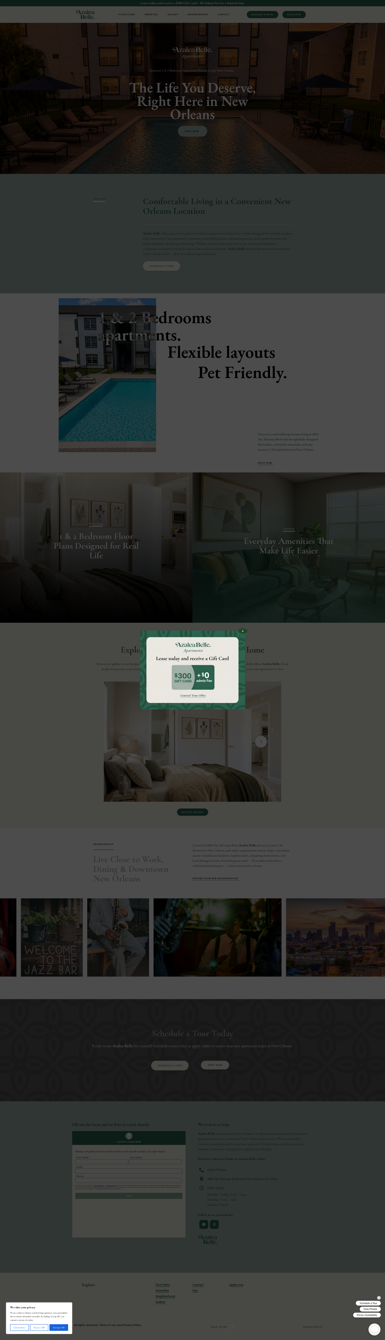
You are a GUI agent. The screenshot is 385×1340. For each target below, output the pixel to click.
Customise (19, 1327)
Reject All (39, 1327)
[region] (39, 1318)
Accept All (59, 1327)
